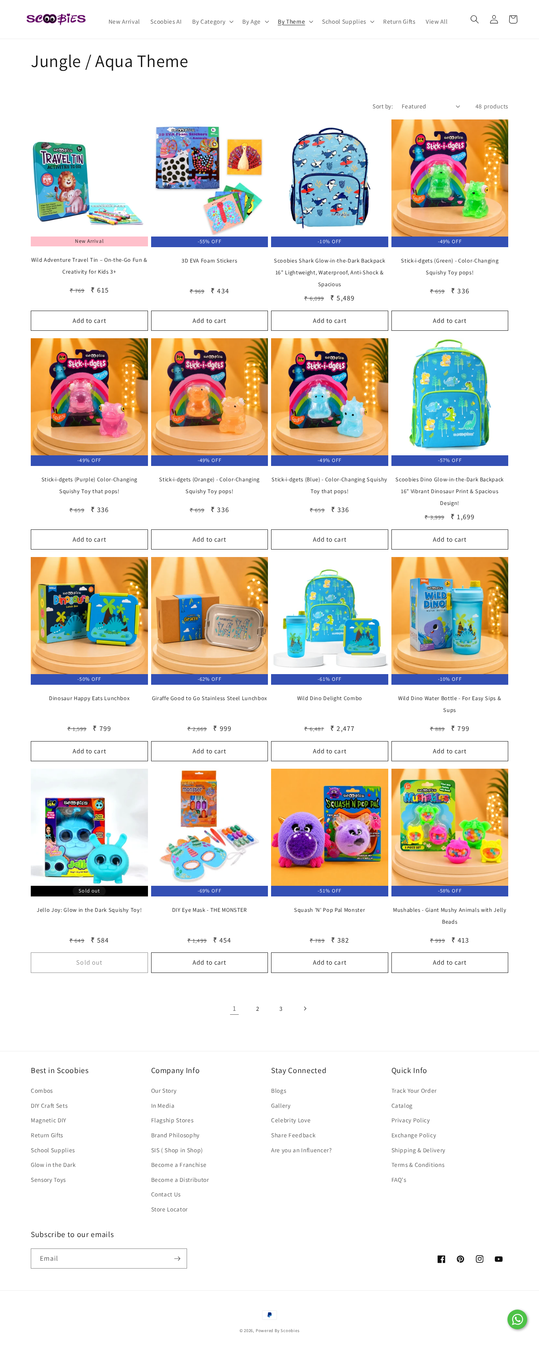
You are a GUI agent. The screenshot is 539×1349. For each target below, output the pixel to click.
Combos (42, 1090)
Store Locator (169, 1209)
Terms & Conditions (418, 1164)
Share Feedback (293, 1135)
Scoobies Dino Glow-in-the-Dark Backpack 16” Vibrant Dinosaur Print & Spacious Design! (449, 491)
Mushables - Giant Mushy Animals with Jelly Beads (450, 915)
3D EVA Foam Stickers (209, 260)
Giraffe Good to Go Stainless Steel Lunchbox (209, 698)
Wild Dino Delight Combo (329, 698)
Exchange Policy (413, 1135)
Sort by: (382, 106)
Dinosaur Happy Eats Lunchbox (89, 698)
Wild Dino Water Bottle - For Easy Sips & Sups (449, 704)
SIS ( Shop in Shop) (177, 1150)
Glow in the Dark (53, 1164)
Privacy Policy (410, 1120)
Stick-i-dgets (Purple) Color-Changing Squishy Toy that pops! (89, 485)
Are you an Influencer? (301, 1150)
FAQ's (398, 1179)
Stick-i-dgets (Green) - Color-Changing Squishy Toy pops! (449, 266)
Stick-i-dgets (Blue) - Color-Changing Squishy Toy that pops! (329, 485)
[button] (212, 22)
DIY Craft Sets (49, 1105)
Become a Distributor (180, 1179)
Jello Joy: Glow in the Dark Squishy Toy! (89, 909)
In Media (163, 1105)
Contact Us (166, 1194)
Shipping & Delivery (418, 1150)
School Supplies (53, 1150)
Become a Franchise (179, 1164)
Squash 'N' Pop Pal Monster (329, 909)
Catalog (402, 1105)
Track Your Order (414, 1090)
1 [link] (234, 1008)
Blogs (278, 1090)
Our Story (164, 1090)
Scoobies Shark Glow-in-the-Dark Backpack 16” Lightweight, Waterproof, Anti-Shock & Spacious (329, 272)
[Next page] (304, 1008)
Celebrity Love (291, 1120)
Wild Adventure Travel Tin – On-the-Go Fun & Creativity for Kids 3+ (89, 265)
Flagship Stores (172, 1120)
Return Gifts (47, 1135)
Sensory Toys (48, 1179)
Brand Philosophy (175, 1135)
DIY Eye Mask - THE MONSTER (209, 909)
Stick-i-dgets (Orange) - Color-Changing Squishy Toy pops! (209, 485)
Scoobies (290, 1330)
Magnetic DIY (48, 1120)
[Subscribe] (177, 1258)
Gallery (281, 1105)
